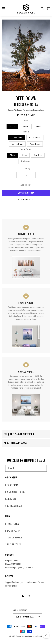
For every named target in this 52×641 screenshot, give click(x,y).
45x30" (26, 126)
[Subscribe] (43, 468)
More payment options (26, 199)
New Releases (11, 485)
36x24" (12, 126)
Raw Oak (38, 155)
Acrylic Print (17, 144)
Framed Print (16, 138)
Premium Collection (15, 492)
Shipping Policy (13, 544)
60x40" (39, 126)
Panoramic (10, 498)
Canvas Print (35, 138)
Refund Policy (12, 523)
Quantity (26, 168)
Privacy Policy (12, 530)
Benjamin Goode (22, 636)
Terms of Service (13, 537)
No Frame (27, 162)
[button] (3, 9)
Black (24, 155)
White (12, 155)
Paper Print (35, 144)
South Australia (13, 505)
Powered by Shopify (35, 636)
